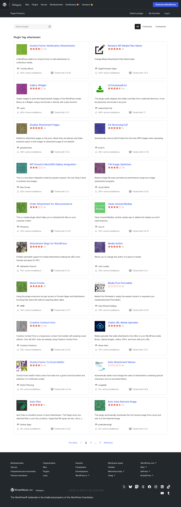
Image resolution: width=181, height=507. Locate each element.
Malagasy (40, 490)
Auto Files (35, 401)
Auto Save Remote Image (122, 401)
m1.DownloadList (117, 85)
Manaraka (108, 443)
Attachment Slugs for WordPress (48, 243)
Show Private (37, 283)
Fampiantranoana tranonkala (23, 471)
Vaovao (14, 467)
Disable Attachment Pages (45, 124)
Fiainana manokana (19, 475)
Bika (45, 467)
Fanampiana (81, 467)
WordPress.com (149, 463)
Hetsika (111, 467)
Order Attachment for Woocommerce (51, 204)
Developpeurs (82, 471)
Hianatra (79, 463)
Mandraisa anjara (115, 463)
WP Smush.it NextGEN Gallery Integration (53, 164)
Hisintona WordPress (165, 4)
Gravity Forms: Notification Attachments (52, 45)
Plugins (46, 471)
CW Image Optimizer (119, 164)
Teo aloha (72, 443)
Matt (144, 467)
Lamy (45, 475)
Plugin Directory (18, 13)
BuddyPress (147, 475)
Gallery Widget (38, 85)
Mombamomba (17, 463)
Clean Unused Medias (120, 204)
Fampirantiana (49, 463)
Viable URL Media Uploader (123, 322)
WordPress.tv (83, 475)
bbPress (145, 471)
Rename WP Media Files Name (125, 45)
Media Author (115, 243)
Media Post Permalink (120, 283)
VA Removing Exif (118, 124)
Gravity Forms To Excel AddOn (47, 362)
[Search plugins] (49, 26)
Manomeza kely (116, 471)
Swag (111, 475)
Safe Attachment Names (122, 362)
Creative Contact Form (42, 322)
